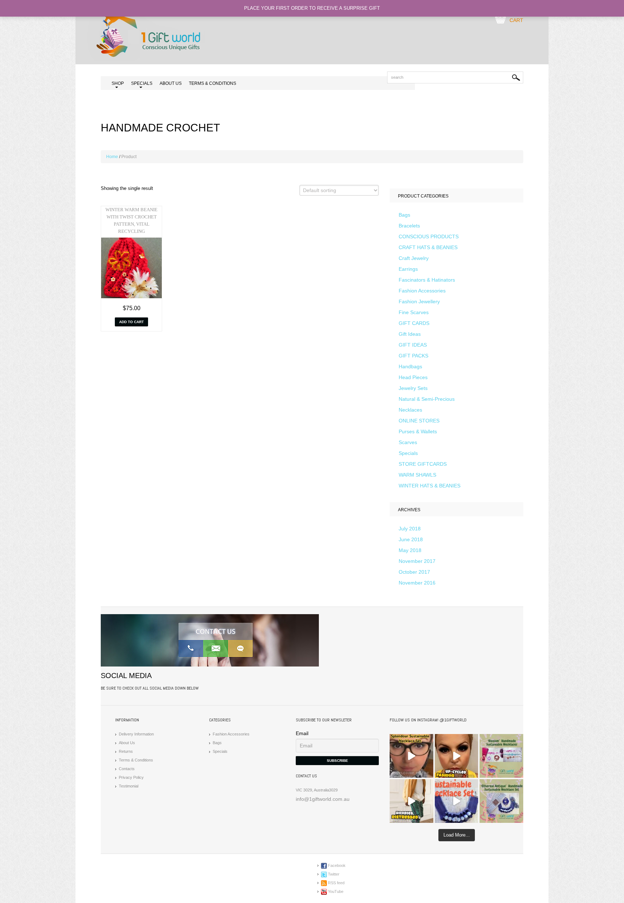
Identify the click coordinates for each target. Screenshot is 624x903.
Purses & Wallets (418, 431)
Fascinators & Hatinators (427, 280)
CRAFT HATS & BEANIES (428, 247)
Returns (126, 751)
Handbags (410, 366)
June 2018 (411, 539)
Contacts (127, 769)
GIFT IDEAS (413, 345)
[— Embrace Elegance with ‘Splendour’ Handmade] (411, 756)
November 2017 (417, 561)
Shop (118, 84)
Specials (408, 453)
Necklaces (410, 410)
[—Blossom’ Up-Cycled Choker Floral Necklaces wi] (456, 756)
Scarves (408, 442)
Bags (404, 215)
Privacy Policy (131, 777)
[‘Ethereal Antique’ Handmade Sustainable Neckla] (456, 801)
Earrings (408, 269)
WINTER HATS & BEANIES (429, 486)
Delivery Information (136, 734)
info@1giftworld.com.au (323, 799)
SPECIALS (141, 84)
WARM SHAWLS (417, 475)
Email (302, 733)
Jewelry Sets (413, 388)
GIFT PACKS (413, 356)
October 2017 (414, 572)
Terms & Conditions (212, 83)
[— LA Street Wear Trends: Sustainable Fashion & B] (411, 801)
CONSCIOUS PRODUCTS (429, 236)
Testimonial (128, 786)
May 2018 (410, 550)
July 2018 (410, 528)
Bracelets (409, 226)
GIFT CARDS (414, 323)
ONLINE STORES (419, 421)
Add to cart (131, 322)
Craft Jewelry (414, 258)
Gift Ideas (410, 334)
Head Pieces (413, 377)
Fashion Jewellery (419, 301)
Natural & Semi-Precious (427, 399)
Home (112, 156)
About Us (171, 83)
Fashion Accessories (422, 291)
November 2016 (417, 583)
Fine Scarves (414, 312)
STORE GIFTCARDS (423, 464)
